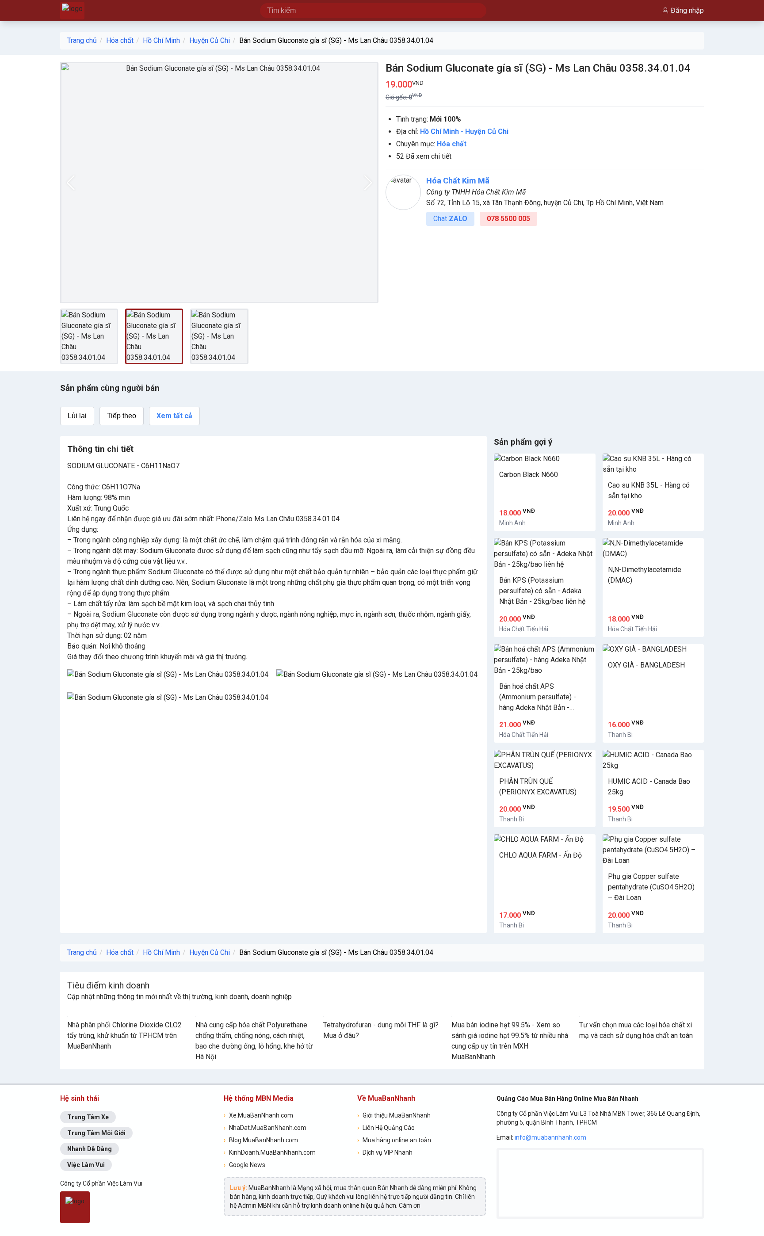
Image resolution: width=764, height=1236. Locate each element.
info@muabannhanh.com (550, 1137)
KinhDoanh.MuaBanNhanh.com (270, 1152)
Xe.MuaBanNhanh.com (258, 1115)
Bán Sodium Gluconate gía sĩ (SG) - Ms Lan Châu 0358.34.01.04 (336, 40)
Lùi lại (77, 416)
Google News (244, 1164)
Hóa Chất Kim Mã (457, 180)
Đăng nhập (687, 10)
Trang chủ (82, 40)
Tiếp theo (121, 416)
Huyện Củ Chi (209, 40)
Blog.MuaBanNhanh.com (261, 1140)
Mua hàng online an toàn (394, 1140)
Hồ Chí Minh (161, 40)
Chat (450, 218)
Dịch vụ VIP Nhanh (385, 1152)
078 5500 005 (508, 218)
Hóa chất (120, 40)
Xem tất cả (174, 416)
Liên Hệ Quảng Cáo (386, 1127)
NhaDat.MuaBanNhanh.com (265, 1127)
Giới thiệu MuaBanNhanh (394, 1115)
